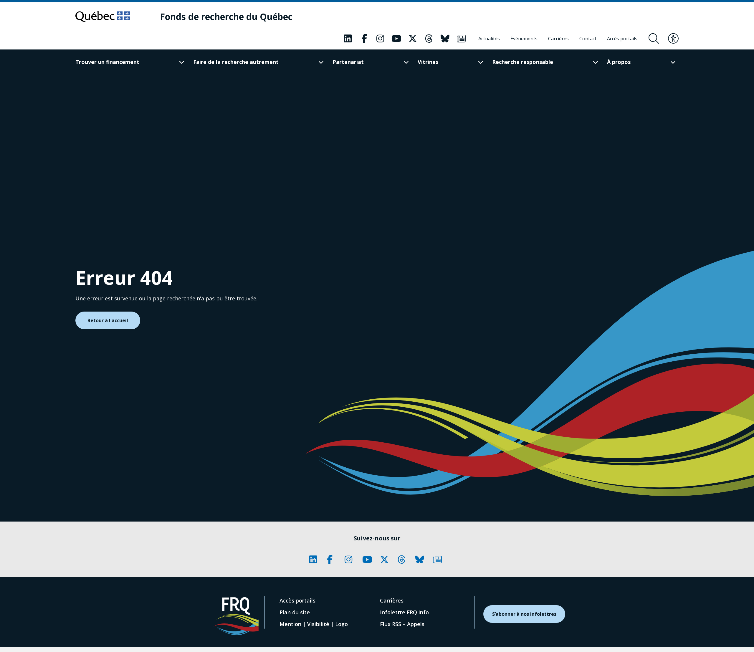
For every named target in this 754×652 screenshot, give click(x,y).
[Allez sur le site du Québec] (102, 16)
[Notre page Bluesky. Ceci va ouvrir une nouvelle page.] (445, 38)
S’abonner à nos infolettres (524, 614)
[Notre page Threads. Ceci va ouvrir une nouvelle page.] (429, 38)
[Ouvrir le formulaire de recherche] (654, 38)
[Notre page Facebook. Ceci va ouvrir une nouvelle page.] (364, 38)
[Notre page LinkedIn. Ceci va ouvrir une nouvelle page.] (348, 38)
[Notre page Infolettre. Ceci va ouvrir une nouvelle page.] (461, 38)
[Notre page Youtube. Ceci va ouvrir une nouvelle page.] (396, 38)
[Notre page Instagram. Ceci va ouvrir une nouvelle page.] (380, 38)
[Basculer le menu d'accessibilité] (673, 38)
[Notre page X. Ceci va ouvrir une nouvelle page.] (413, 38)
